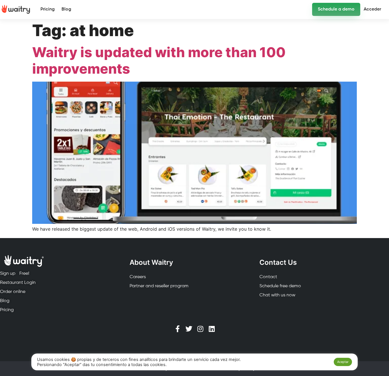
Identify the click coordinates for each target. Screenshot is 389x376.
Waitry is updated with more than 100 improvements (159, 60)
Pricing (47, 9)
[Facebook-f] (177, 328)
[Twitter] (188, 328)
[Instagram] (200, 328)
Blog (66, 9)
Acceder (372, 9)
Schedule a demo (336, 9)
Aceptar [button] (343, 362)
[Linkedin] (211, 328)
